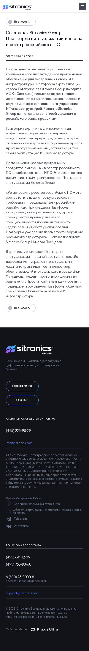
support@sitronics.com (22, 593)
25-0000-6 (20, 577)
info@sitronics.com (19, 443)
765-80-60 (18, 564)
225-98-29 (18, 430)
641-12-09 (18, 557)
